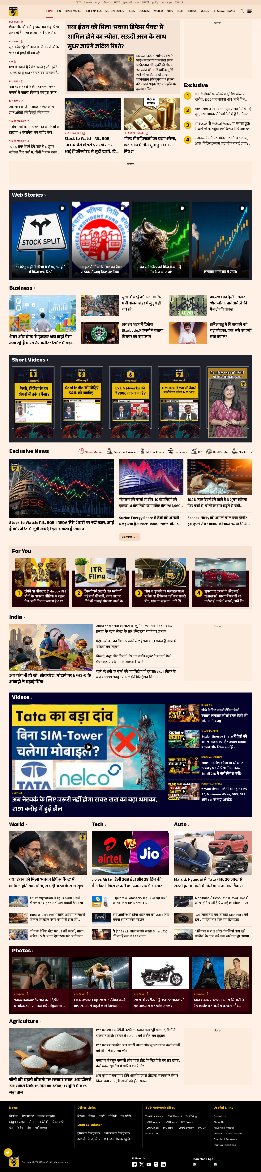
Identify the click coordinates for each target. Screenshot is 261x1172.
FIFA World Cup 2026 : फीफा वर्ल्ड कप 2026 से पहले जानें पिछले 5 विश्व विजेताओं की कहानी (99, 1003)
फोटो (102, 1116)
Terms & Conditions (225, 1145)
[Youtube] (149, 1164)
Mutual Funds (114, 11)
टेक (29, 1128)
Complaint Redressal (225, 1139)
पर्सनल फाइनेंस (46, 1116)
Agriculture (23, 1022)
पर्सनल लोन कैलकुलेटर (117, 1133)
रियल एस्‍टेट (58, 1122)
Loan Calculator (89, 1125)
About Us (219, 1122)
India (15, 618)
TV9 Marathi (175, 1117)
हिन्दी (78, 3)
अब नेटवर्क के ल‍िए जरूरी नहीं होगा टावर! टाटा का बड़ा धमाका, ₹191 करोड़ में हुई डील (84, 805)
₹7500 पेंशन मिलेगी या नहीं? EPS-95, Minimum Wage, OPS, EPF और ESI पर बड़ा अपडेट (224, 795)
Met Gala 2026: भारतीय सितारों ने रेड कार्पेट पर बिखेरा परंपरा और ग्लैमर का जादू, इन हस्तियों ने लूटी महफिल (219, 1003)
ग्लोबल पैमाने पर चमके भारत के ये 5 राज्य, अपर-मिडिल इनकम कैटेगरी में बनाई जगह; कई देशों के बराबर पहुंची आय (221, 141)
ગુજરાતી (127, 3)
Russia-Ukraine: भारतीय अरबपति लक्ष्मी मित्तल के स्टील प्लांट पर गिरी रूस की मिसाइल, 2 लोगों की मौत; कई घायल (57, 917)
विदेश (20, 1128)
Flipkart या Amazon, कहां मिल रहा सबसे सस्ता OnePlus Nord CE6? (140, 901)
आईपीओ (43, 1122)
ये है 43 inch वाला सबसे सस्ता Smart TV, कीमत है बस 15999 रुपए (140, 934)
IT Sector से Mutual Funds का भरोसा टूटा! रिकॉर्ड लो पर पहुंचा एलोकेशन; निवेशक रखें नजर (222, 126)
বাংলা (137, 3)
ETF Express (94, 11)
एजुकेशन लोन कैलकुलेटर (118, 1139)
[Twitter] (141, 1164)
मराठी (117, 3)
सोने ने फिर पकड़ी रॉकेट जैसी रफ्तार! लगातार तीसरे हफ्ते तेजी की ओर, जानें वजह (224, 716)
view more (128, 537)
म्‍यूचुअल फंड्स (17, 1122)
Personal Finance (224, 11)
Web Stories (27, 196)
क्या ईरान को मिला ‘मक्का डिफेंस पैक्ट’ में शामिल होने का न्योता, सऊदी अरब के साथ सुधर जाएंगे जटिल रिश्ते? (47, 883)
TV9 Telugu (192, 1117)
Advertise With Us (224, 1128)
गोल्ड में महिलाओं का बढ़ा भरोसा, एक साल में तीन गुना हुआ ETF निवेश (150, 145)
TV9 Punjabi (152, 1128)
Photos (192, 11)
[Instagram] (156, 1164)
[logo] (13, 11)
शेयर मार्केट (27, 1116)
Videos (204, 11)
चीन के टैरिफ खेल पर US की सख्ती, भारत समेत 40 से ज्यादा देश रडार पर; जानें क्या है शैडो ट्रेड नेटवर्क (57, 934)
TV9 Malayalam (185, 1128)
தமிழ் (155, 3)
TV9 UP (202, 1128)
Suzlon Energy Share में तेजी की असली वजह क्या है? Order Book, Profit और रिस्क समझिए (224, 742)
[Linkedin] (163, 1164)
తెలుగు (107, 3)
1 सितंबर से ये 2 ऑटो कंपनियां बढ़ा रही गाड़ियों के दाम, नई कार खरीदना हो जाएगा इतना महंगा (222, 934)
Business (144, 11)
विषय (91, 1116)
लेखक (81, 1116)
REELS (131, 11)
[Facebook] (134, 1164)
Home (49, 11)
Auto (170, 11)
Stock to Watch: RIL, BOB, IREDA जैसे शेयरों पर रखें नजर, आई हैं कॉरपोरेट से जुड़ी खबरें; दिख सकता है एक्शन (92, 145)
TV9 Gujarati (188, 1122)
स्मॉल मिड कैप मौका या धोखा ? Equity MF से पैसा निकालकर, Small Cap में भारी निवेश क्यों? (222, 769)
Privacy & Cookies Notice (228, 1134)
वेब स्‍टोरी (126, 1116)
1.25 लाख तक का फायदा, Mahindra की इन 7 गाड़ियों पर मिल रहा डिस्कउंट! (221, 917)
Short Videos (28, 361)
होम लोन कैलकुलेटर (88, 1133)
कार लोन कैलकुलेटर (88, 1139)
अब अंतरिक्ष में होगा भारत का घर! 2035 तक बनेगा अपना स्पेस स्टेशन (141, 917)
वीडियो (113, 1116)
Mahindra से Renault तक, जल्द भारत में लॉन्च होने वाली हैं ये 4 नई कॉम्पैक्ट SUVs (221, 901)
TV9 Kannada (152, 1122)
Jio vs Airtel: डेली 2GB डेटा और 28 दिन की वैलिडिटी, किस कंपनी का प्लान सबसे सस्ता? (127, 883)
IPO (59, 11)
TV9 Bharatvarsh (154, 1117)
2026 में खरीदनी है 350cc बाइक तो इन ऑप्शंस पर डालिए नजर (159, 1003)
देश (11, 1128)
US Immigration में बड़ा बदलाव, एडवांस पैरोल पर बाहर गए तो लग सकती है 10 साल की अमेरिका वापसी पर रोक (57, 901)
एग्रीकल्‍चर (41, 1128)
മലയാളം (166, 3)
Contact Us (220, 1117)
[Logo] (14, 1166)
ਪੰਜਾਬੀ (145, 3)
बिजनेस (13, 1116)
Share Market (74, 11)
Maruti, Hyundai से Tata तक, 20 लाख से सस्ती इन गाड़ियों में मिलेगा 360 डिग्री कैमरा (208, 883)
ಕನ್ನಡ (98, 3)
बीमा (31, 1122)
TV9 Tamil (168, 1128)
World (158, 11)
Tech (180, 11)
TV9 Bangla (170, 1122)
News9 (88, 3)
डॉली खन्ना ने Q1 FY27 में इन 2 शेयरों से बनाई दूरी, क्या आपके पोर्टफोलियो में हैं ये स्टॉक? (223, 112)
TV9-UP (179, 3)
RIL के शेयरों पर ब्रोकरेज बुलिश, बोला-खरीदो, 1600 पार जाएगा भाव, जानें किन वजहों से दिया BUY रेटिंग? (220, 97)
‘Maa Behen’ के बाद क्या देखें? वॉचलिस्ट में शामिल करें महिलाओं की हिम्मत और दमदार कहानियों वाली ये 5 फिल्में (40, 1003)
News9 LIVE (151, 1134)
